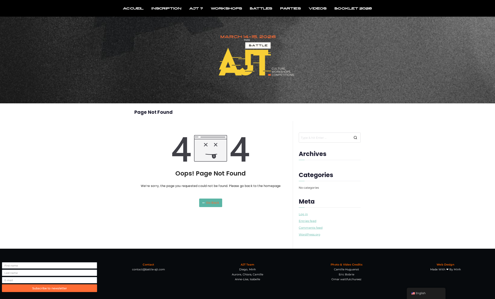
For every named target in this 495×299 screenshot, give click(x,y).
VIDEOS (318, 8)
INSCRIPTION (166, 8)
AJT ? (196, 8)
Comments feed (311, 228)
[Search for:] (329, 137)
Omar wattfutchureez (346, 279)
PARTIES (290, 8)
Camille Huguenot (346, 269)
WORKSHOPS (226, 8)
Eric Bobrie (346, 274)
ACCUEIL (133, 8)
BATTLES (261, 8)
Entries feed (307, 221)
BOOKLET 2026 (353, 8)
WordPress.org (309, 234)
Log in (303, 214)
